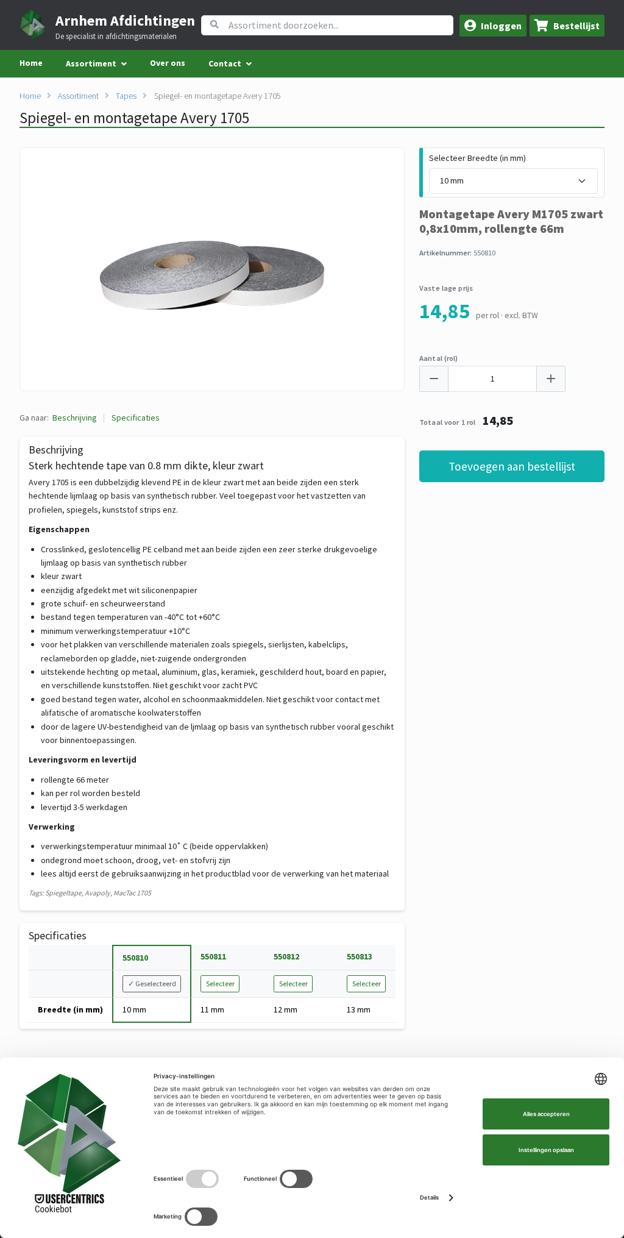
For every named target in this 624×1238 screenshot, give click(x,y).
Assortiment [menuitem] (91, 63)
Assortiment (78, 95)
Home (31, 62)
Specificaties (136, 417)
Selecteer (220, 983)
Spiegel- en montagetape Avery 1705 (217, 95)
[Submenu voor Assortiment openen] (124, 64)
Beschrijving (74, 417)
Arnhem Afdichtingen (125, 20)
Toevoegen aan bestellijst (511, 466)
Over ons (167, 62)
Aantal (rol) (438, 358)
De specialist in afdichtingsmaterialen (116, 36)
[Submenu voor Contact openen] (249, 64)
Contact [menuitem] (224, 63)
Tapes (126, 95)
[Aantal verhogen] (551, 379)
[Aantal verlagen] (433, 379)
